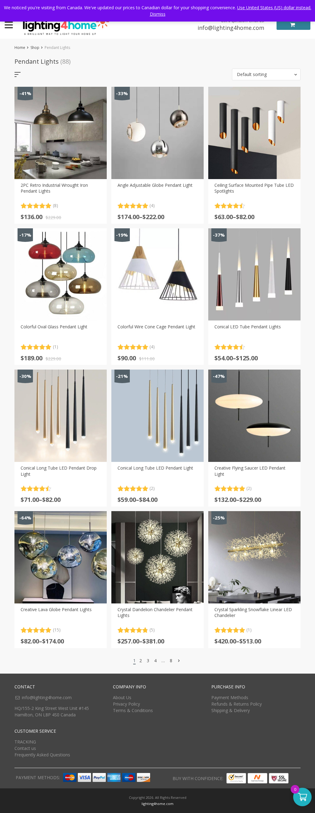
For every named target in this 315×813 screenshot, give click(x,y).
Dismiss (157, 14)
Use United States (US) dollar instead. (274, 7)
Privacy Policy (126, 704)
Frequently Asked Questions (42, 755)
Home (19, 47)
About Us (122, 697)
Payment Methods (229, 697)
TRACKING (25, 742)
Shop (34, 47)
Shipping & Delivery (230, 710)
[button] (266, 74)
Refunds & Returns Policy (236, 704)
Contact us (25, 748)
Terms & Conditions (133, 710)
